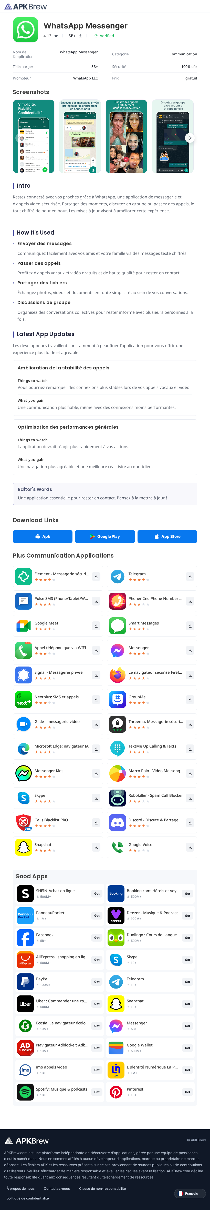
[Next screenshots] (190, 138)
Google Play (108, 536)
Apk (46, 536)
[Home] (25, 6)
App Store (171, 536)
